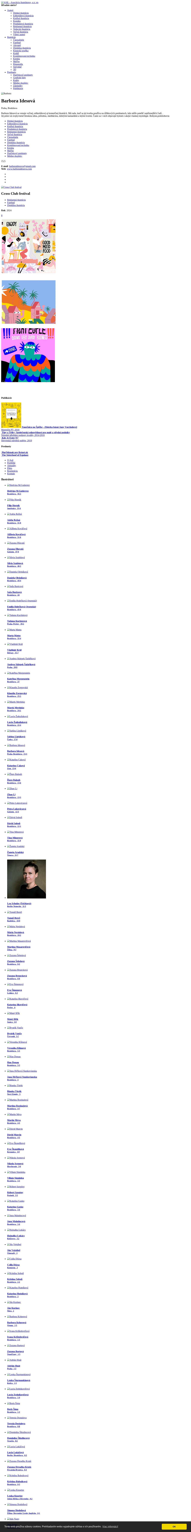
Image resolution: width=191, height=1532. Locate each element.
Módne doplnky (20, 83)
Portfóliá (11, 463)
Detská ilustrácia (21, 13)
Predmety (11, 72)
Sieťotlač (17, 67)
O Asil (10, 460)
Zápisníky (18, 85)
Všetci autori (19, 34)
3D (14, 69)
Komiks (17, 21)
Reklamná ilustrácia (22, 26)
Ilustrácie (11, 37)
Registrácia (12, 471)
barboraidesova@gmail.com (22, 166)
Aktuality (11, 465)
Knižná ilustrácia (21, 18)
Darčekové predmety (23, 75)
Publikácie (18, 88)
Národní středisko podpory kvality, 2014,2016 (35, 433)
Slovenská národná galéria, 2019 (16, 439)
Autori (10, 10)
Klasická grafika (21, 50)
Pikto (9, 468)
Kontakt (11, 473)
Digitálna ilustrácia (22, 48)
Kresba (16, 58)
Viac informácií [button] (110, 1526)
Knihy (16, 80)
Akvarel (17, 45)
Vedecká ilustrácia (21, 29)
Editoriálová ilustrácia (23, 15)
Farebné (17, 42)
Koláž (16, 53)
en (37, 2)
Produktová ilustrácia (23, 23)
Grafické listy (19, 77)
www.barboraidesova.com (19, 169)
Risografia (18, 64)
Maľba (16, 61)
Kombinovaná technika (24, 56)
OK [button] (174, 1526)
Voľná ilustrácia (20, 32)
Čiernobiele (18, 40)
